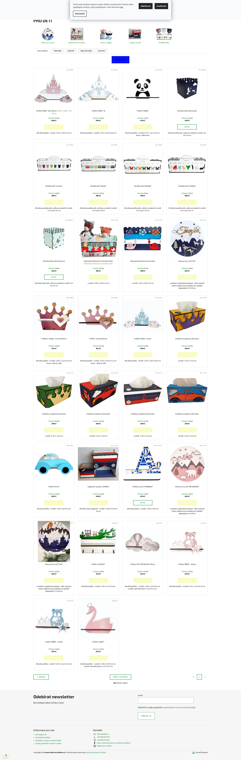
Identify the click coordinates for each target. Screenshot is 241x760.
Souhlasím (161, 6)
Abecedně (101, 51)
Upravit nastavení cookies (96, 752)
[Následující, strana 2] (199, 676)
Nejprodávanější (86, 51)
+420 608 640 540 (103, 737)
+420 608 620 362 (103, 740)
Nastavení (80, 13)
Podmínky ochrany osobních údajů (48, 740)
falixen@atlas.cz (103, 734)
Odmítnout (146, 6)
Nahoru (42, 677)
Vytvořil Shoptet (201, 752)
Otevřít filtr (120, 59)
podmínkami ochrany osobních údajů (179, 707)
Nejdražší (71, 51)
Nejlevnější (57, 51)
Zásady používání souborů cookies (48, 743)
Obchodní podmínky (42, 737)
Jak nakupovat (40, 734)
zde (121, 7)
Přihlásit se (146, 716)
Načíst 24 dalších (120, 677)
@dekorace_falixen (104, 746)
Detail (187, 127)
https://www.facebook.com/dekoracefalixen (114, 743)
